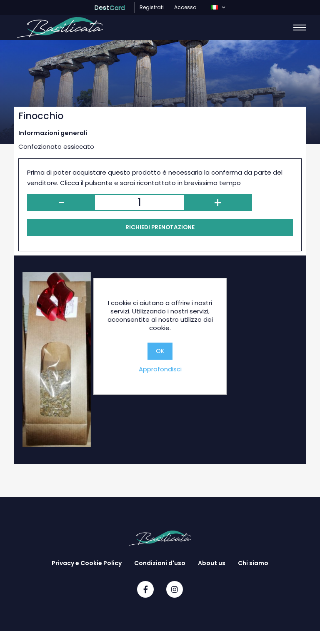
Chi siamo (253, 563)
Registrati (152, 7)
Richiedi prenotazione (160, 227)
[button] (218, 7)
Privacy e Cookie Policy (87, 563)
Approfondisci (160, 369)
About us (211, 563)
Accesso (185, 7)
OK (160, 351)
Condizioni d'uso (159, 563)
